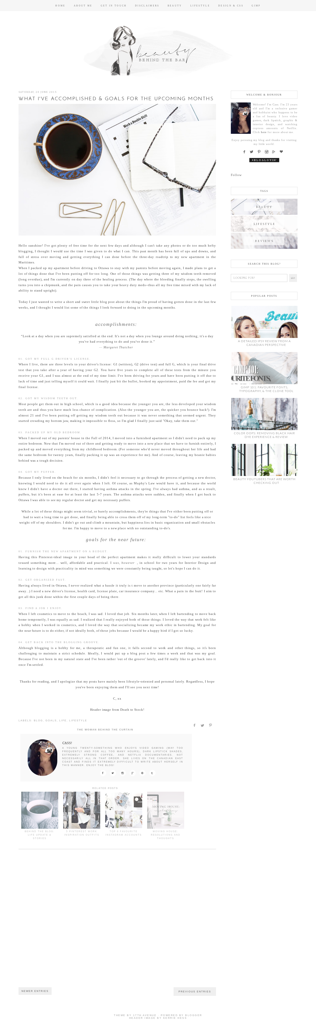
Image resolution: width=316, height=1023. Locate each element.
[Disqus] (117, 922)
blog (38, 720)
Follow (236, 175)
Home (60, 5)
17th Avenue (145, 1015)
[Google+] (275, 152)
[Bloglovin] (282, 152)
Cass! (67, 743)
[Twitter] (253, 152)
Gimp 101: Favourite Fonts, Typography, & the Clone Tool (266, 389)
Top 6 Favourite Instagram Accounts (123, 833)
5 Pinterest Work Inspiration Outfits (81, 833)
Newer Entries (35, 991)
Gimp (256, 5)
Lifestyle (200, 5)
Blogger (193, 1015)
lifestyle (78, 720)
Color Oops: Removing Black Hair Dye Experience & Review (264, 435)
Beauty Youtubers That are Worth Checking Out (264, 481)
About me (83, 5)
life (63, 720)
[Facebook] (245, 152)
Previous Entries (194, 991)
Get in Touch (114, 5)
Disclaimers (147, 5)
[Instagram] (268, 152)
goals (51, 720)
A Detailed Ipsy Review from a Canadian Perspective (264, 343)
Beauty (175, 5)
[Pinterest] (260, 152)
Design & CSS (230, 5)
